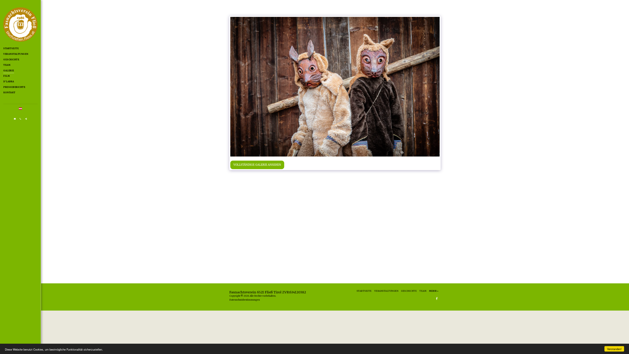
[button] (14, 118)
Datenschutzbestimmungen (244, 299)
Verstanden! (614, 349)
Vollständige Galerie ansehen (257, 165)
